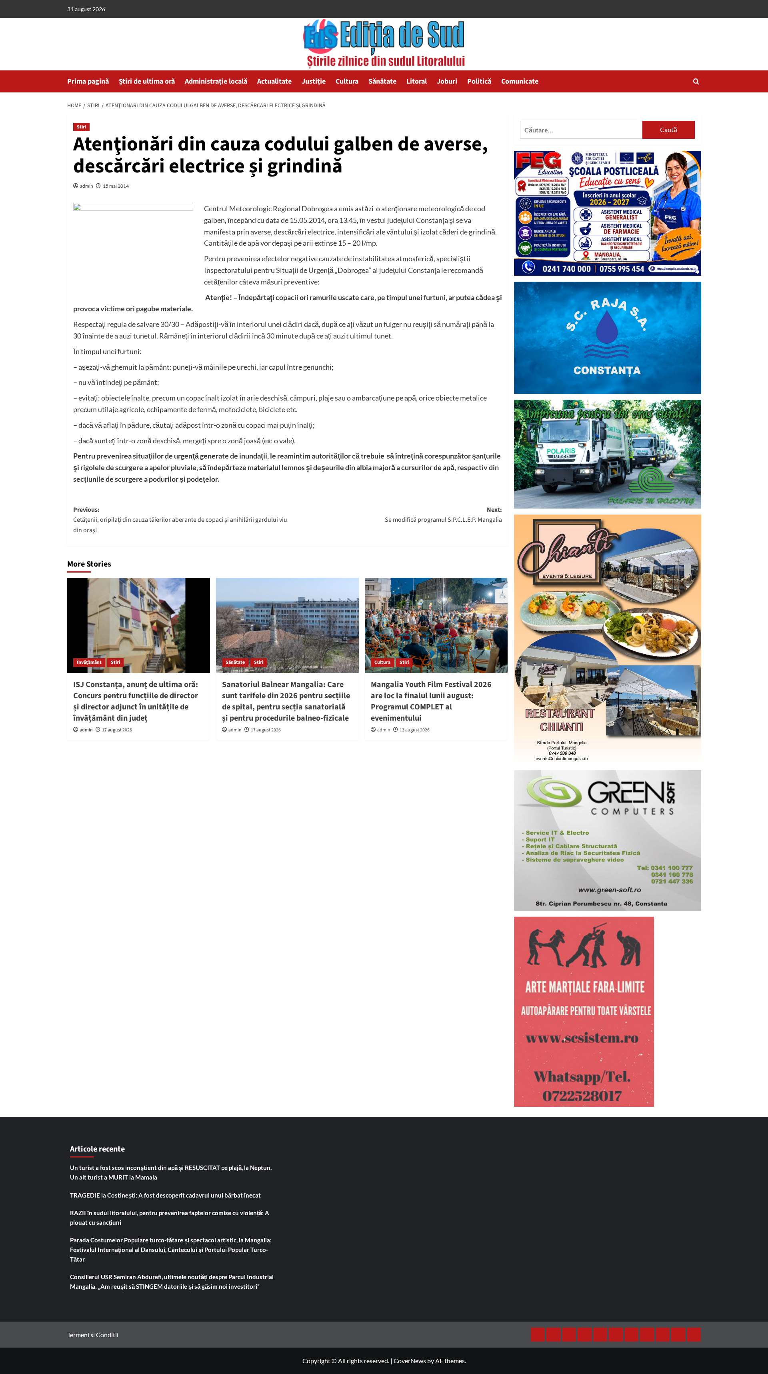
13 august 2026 (415, 730)
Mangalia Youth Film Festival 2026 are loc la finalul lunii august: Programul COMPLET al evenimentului (431, 701)
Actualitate (274, 81)
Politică (479, 81)
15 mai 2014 (116, 186)
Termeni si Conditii (92, 1334)
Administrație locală (216, 81)
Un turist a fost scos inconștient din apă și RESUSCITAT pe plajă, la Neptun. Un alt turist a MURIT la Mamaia (171, 1172)
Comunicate (519, 81)
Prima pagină (88, 81)
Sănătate (382, 81)
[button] (696, 81)
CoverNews (410, 1360)
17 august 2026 (117, 730)
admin (86, 186)
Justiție (314, 81)
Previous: (180, 520)
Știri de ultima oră (147, 81)
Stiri (81, 127)
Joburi (447, 81)
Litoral (416, 81)
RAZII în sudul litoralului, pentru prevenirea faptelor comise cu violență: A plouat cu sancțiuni (169, 1217)
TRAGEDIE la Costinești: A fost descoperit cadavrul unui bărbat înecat (165, 1195)
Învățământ (89, 662)
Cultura (347, 81)
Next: (443, 515)
